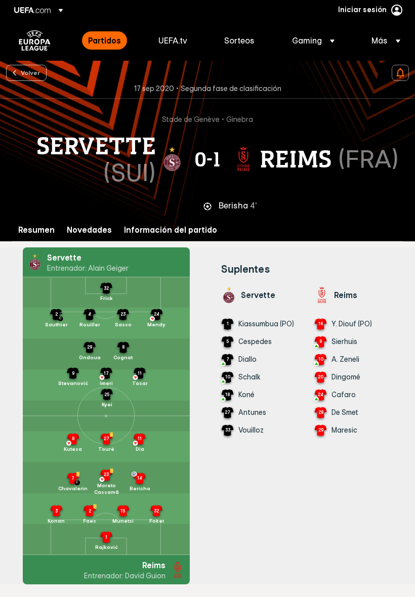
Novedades (89, 230)
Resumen (36, 230)
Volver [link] (30, 72)
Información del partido (170, 230)
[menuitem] (110, 40)
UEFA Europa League (34, 40)
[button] (313, 40)
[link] (104, 40)
